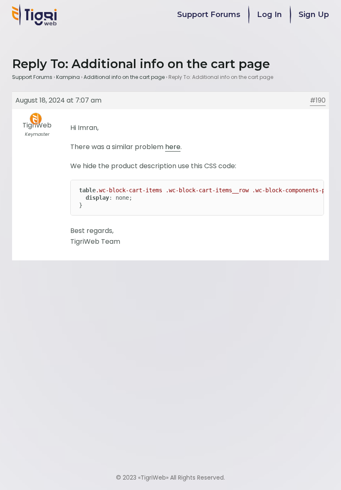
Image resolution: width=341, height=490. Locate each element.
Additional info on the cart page (124, 77)
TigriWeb (153, 477)
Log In (269, 14)
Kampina (68, 77)
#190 (318, 100)
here (172, 147)
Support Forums (208, 14)
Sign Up (314, 14)
